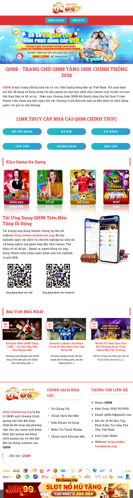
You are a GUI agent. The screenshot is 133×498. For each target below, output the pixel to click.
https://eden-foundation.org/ (34, 235)
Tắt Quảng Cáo (67, 480)
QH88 (7, 87)
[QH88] (66, 7)
